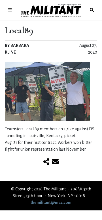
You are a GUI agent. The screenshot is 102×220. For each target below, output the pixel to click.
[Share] (46, 162)
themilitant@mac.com (51, 202)
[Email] (55, 162)
